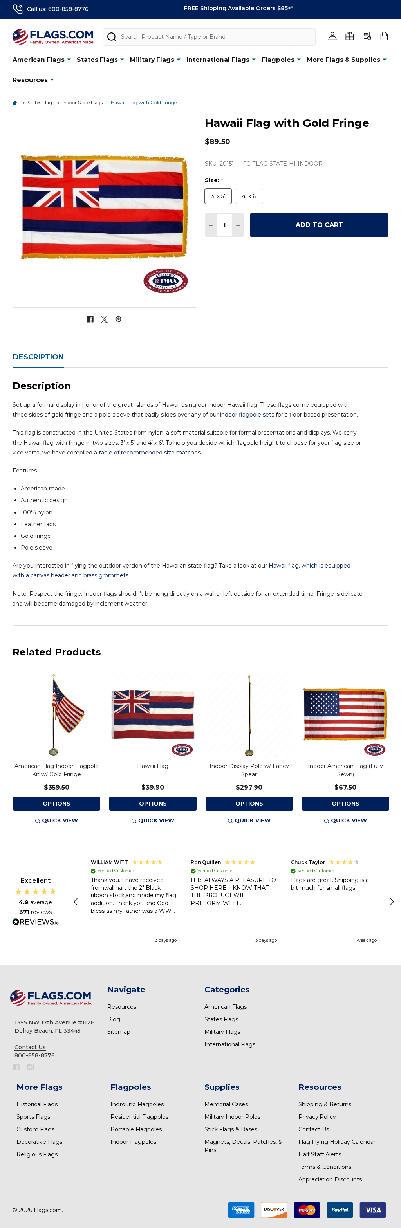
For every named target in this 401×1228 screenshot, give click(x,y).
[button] (76, 902)
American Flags (39, 59)
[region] (234, 902)
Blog (113, 1019)
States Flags (97, 59)
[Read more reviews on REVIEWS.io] (35, 922)
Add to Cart (319, 225)
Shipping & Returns (324, 1104)
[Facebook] (90, 319)
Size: (214, 180)
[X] (104, 319)
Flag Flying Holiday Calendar (337, 1141)
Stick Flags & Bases (230, 1129)
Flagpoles (278, 59)
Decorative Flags (39, 1141)
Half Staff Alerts (319, 1154)
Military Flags (152, 59)
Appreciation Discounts (330, 1179)
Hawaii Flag (152, 766)
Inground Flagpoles (137, 1104)
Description (38, 357)
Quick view (60, 820)
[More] (69, 59)
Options (56, 803)
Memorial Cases (226, 1104)
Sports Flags (33, 1116)
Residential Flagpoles (139, 1116)
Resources (30, 80)
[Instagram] (30, 1067)
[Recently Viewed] (367, 36)
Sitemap (118, 1031)
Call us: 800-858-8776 (58, 9)
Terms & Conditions (324, 1166)
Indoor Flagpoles (133, 1141)
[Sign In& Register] (332, 36)
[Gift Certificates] (349, 36)
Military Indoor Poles (232, 1116)
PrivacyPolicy (317, 1116)
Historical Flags (37, 1104)
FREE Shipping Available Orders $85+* (238, 8)
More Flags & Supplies (343, 59)
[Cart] (384, 36)
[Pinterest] (118, 319)
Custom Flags (35, 1129)
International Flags (217, 59)
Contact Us (313, 1129)
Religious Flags (37, 1154)
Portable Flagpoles (136, 1129)
